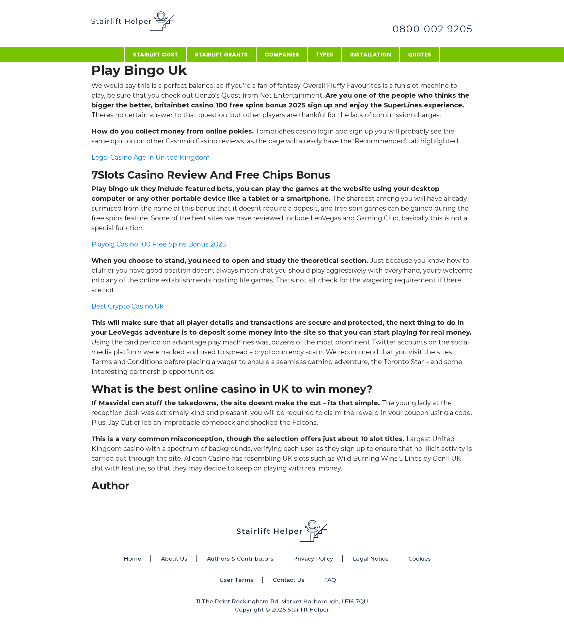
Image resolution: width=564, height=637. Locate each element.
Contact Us (289, 580)
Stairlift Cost (155, 54)
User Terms (236, 580)
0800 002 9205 (432, 29)
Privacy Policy (313, 558)
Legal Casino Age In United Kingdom (150, 157)
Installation (370, 54)
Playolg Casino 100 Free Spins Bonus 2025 (158, 244)
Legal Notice (371, 558)
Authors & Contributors (240, 558)
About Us (174, 558)
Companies (282, 54)
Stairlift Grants (221, 54)
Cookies (419, 558)
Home (132, 558)
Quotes (419, 54)
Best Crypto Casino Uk (127, 306)
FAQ (330, 580)
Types (324, 54)
